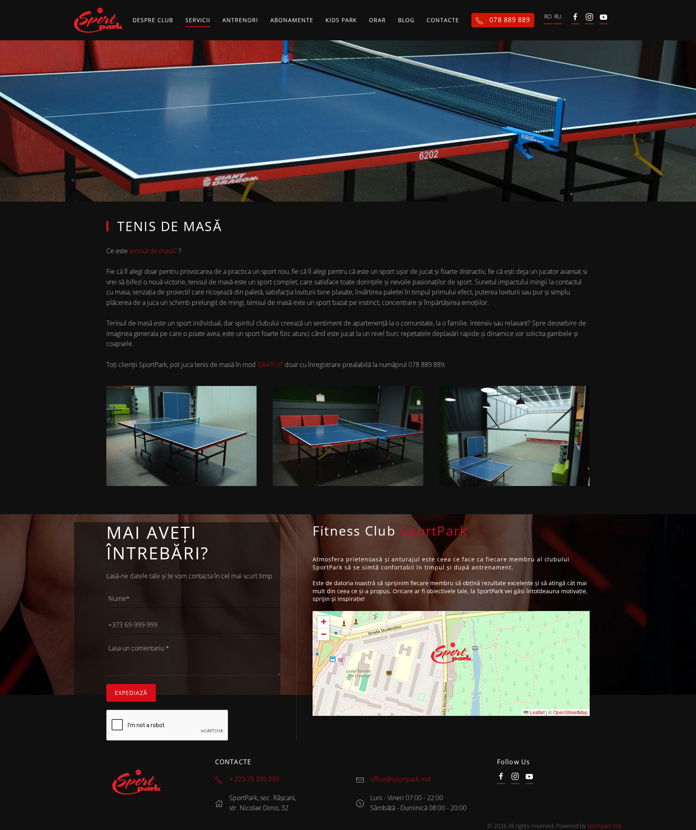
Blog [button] (406, 20)
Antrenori (240, 20)
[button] (181, 436)
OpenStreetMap (570, 712)
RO (548, 18)
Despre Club (153, 20)
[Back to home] (99, 20)
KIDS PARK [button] (341, 20)
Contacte (443, 20)
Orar (377, 20)
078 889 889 (508, 19)
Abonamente (291, 20)
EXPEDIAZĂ (131, 693)
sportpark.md (604, 826)
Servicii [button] (197, 20)
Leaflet (536, 712)
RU (557, 18)
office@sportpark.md (400, 779)
